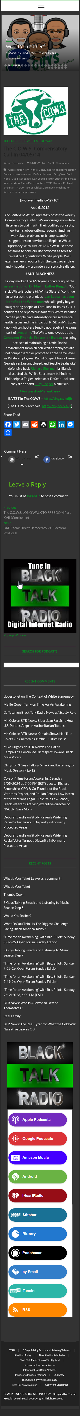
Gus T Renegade (21, 178)
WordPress (23, 458)
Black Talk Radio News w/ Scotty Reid (48, 712)
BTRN (12, 1350)
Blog (9, 39)
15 (52, 65)
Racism (57, 183)
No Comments (18, 58)
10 (35, 65)
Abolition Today (22, 1355)
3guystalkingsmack (22, 52)
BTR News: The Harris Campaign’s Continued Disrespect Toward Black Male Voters (38, 752)
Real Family (12, 1016)
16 (55, 65)
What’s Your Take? (17, 886)
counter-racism (23, 174)
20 (49, 68)
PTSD (49, 183)
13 (45, 65)
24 (62, 68)
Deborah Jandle (15, 817)
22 (55, 68)
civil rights (31, 169)
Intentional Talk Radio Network (39, 1369)
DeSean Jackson (43, 174)
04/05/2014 (37, 163)
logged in (33, 496)
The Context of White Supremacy (28, 141)
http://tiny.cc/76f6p (56, 406)
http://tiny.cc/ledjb (58, 398)
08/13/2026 (48, 52)
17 (59, 65)
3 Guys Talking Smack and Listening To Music (47, 1350)
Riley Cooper (43, 384)
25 (65, 68)
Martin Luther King (57, 178)
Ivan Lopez (38, 178)
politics (40, 183)
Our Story (59, 1374)
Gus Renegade (15, 163)
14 (49, 65)
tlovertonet (12, 696)
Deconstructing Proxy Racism (39, 1365)
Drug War (60, 174)
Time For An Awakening (54, 704)
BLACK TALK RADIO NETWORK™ (27, 1394)
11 (39, 65)
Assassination (16, 169)
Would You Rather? (25, 47)
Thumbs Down (14, 894)
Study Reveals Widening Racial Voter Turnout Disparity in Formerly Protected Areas (35, 822)
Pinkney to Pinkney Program (30, 1374)
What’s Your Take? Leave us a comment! (33, 878)
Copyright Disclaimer (56, 1384)
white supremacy (25, 192)
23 (59, 68)
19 (65, 65)
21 (52, 68)
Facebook (57, 458)
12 (42, 65)
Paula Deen (27, 183)
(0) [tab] (27, 457)
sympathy (24, 332)
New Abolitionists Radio (52, 1355)
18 (62, 65)
